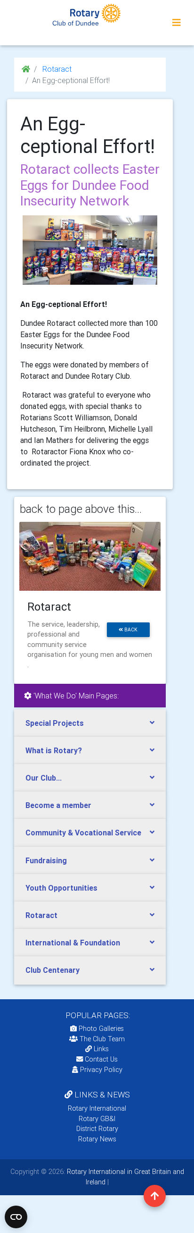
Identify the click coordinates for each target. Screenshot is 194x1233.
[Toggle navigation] (176, 22)
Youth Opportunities (61, 888)
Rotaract (56, 69)
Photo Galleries (100, 1028)
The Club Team (102, 1039)
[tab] (90, 723)
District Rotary (97, 1128)
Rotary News (97, 1139)
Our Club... (43, 777)
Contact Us (100, 1059)
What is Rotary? (53, 750)
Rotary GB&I (97, 1118)
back (130, 630)
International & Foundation (72, 942)
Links (101, 1049)
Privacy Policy (101, 1069)
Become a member (58, 805)
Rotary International (97, 1108)
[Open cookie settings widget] (16, 1217)
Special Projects (54, 723)
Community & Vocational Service (83, 832)
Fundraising (46, 860)
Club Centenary (52, 970)
